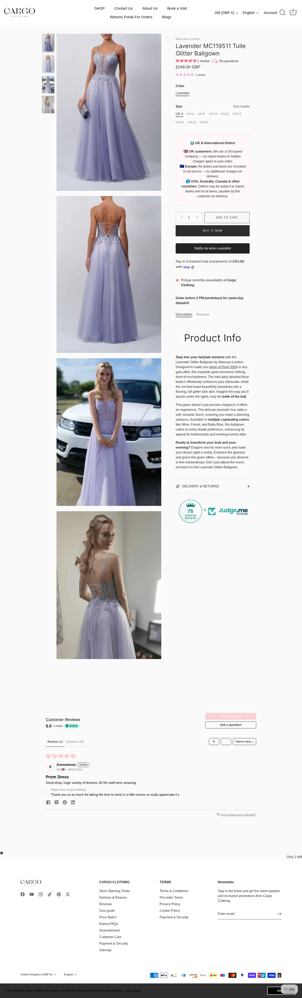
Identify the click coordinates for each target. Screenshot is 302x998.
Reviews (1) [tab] (55, 741)
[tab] (186, 314)
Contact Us (123, 8)
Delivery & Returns (113, 897)
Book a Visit (177, 8)
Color (180, 86)
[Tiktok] (50, 894)
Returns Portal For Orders (131, 17)
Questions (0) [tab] (75, 741)
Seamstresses (109, 930)
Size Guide (241, 106)
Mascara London (188, 39)
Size (213, 106)
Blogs (166, 17)
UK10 (213, 114)
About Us (150, 8)
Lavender (182, 93)
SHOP (99, 8)
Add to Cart (227, 217)
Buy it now (212, 230)
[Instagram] (41, 894)
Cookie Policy (170, 910)
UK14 (237, 114)
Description (184, 314)
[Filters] (226, 741)
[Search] (282, 12)
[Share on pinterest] (64, 802)
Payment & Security (113, 943)
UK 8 (201, 114)
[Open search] (214, 741)
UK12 (225, 114)
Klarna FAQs (108, 924)
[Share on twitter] (56, 802)
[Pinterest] (59, 894)
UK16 (180, 122)
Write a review (230, 716)
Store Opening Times (114, 891)
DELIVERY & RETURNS (200, 486)
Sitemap (105, 950)
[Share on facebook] (48, 802)
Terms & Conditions (174, 891)
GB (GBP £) (224, 13)
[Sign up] (279, 914)
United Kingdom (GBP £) (37, 974)
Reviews (202, 314)
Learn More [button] (132, 990)
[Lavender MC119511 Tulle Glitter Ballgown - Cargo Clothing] (48, 43)
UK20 (204, 122)
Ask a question (231, 725)
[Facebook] (23, 894)
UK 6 (190, 114)
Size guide (107, 910)
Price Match (107, 917)
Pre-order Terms (171, 897)
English (249, 13)
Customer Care (110, 937)
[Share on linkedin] (72, 802)
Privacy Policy (170, 904)
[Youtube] (32, 894)
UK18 (192, 122)
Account (270, 13)
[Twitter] (68, 894)
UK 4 (179, 114)
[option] (48, 43)
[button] (186, 61)
